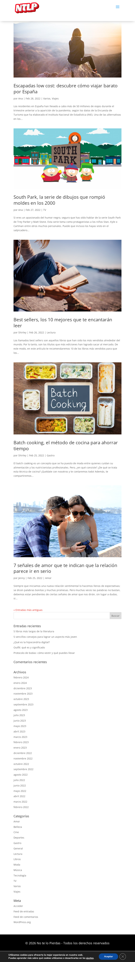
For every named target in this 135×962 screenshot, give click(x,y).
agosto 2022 (21, 774)
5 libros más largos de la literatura (34, 631)
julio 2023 (19, 715)
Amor (48, 578)
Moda (17, 864)
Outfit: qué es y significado (29, 647)
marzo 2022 (20, 801)
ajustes (90, 958)
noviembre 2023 (23, 693)
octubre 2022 (21, 764)
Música (18, 870)
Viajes (55, 98)
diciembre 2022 (23, 753)
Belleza (18, 827)
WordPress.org (22, 922)
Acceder (18, 906)
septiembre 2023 (23, 704)
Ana (20, 98)
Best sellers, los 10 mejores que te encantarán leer (63, 322)
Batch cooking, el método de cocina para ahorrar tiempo (66, 445)
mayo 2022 (20, 791)
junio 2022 (20, 785)
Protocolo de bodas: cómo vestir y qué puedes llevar (44, 653)
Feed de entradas (24, 911)
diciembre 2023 (23, 688)
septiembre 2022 (23, 769)
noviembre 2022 (23, 758)
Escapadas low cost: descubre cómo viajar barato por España (66, 88)
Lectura (51, 332)
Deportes (19, 837)
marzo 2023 (20, 737)
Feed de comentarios (26, 917)
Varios (46, 98)
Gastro (50, 455)
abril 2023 (19, 731)
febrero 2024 (21, 677)
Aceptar (108, 956)
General (18, 848)
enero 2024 (20, 683)
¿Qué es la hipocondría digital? (32, 642)
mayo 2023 (20, 726)
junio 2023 (20, 720)
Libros (17, 859)
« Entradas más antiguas (28, 610)
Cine (16, 832)
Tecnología (20, 875)
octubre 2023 (21, 699)
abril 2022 (19, 796)
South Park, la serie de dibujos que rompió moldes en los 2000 (59, 200)
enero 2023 (20, 747)
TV (44, 210)
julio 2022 (19, 780)
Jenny (21, 578)
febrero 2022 (21, 807)
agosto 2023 (21, 710)
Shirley (22, 332)
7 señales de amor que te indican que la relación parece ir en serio (65, 568)
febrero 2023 (21, 742)
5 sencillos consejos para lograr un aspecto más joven (45, 636)
